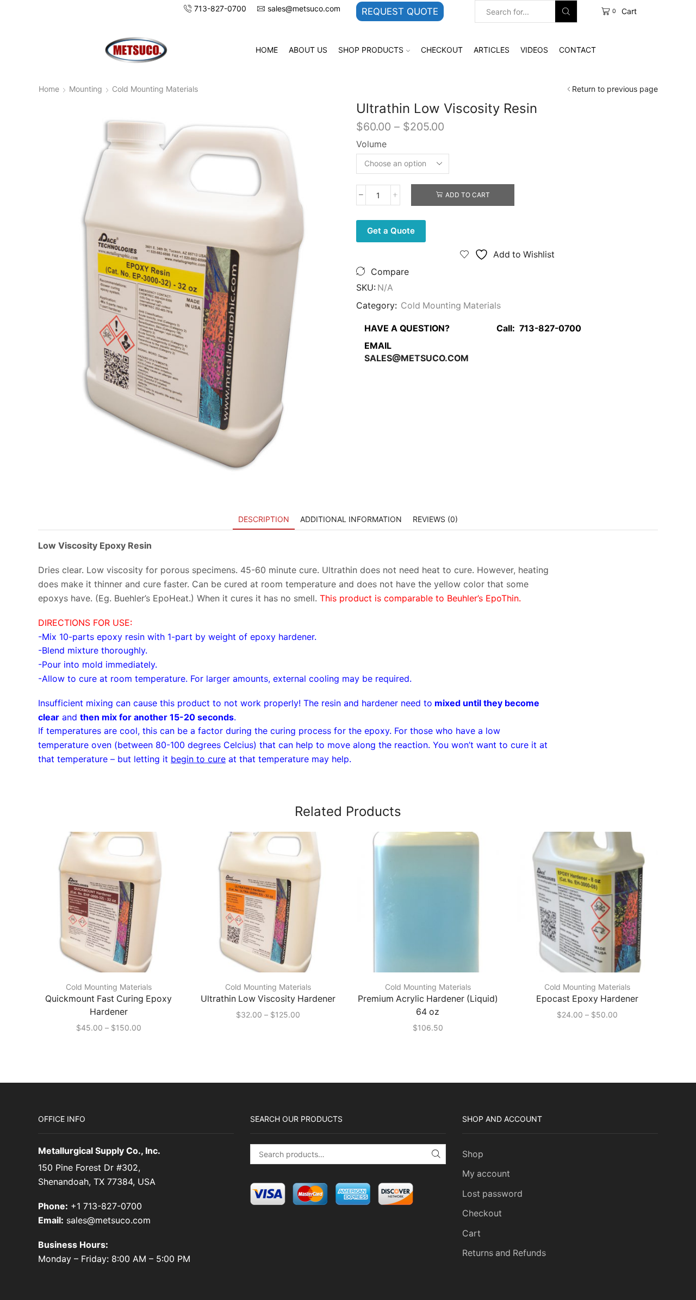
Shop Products (370, 49)
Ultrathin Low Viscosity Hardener (268, 999)
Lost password (492, 1194)
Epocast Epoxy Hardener (587, 999)
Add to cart (467, 195)
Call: (535, 328)
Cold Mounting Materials (155, 88)
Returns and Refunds (504, 1253)
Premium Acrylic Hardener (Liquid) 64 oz (428, 1005)
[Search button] (566, 11)
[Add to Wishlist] (156, 955)
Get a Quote (391, 230)
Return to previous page (615, 88)
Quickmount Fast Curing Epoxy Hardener (108, 1005)
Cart (471, 1233)
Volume (371, 144)
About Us (308, 49)
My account (486, 1174)
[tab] (264, 519)
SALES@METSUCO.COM (416, 358)
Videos (534, 49)
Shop (472, 1154)
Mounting (85, 88)
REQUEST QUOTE (400, 11)
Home (267, 49)
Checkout (442, 49)
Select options (114, 955)
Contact (577, 49)
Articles (491, 49)
